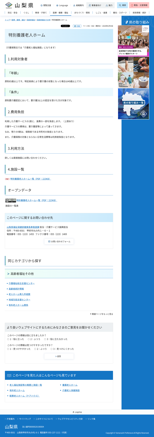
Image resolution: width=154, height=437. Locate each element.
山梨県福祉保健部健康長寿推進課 (23, 227)
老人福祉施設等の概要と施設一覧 (26, 384)
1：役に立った (17, 339)
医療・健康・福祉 (18, 20)
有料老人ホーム (17, 390)
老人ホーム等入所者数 (19, 294)
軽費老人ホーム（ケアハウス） (25, 395)
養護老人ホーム (69, 384)
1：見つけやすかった (20, 348)
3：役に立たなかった (57, 339)
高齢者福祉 (31, 20)
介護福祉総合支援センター (22, 283)
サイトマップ (25, 418)
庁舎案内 (10, 418)
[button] (46, 5)
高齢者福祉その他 (43, 20)
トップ (7, 20)
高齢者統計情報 (16, 288)
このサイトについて (44, 418)
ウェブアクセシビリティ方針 (70, 418)
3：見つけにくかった (63, 348)
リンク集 (91, 418)
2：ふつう (35, 339)
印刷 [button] (78, 26)
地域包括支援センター (19, 299)
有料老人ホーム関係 (18, 305)
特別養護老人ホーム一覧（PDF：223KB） (30, 178)
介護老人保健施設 (71, 390)
